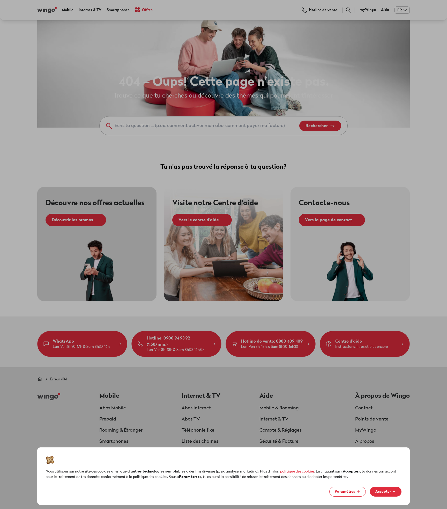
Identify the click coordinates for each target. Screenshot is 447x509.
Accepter (383, 491)
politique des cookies (297, 471)
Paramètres (345, 491)
